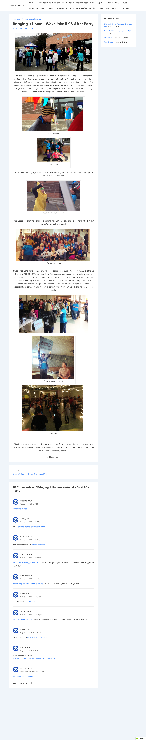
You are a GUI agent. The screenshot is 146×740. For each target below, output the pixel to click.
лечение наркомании (22, 619)
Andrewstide (26, 536)
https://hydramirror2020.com (39, 637)
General (25, 19)
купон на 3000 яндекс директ (26, 562)
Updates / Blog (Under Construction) (114, 3)
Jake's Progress (35, 19)
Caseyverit (25, 518)
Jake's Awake (16, 5)
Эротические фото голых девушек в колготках (34, 658)
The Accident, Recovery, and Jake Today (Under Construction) (66, 3)
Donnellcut (25, 647)
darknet (32, 601)
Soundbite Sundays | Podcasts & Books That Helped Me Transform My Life (62, 8)
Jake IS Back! (108, 42)
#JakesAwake (109, 38)
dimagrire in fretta (20, 509)
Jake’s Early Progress (108, 8)
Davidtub (24, 593)
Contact (125, 8)
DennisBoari (26, 575)
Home (31, 3)
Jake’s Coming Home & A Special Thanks (118, 31)
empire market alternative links (31, 527)
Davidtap (24, 629)
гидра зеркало (38, 544)
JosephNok (25, 611)
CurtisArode (26, 554)
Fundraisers (17, 19)
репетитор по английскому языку (28, 584)
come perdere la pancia (23, 676)
